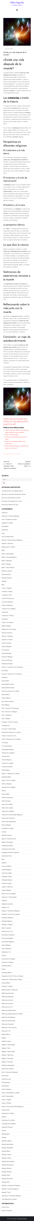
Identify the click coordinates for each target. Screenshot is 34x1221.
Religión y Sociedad (7, 1062)
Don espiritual (5, 650)
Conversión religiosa (7, 602)
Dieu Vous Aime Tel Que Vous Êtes (11, 498)
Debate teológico (6, 626)
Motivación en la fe (7, 931)
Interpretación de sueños (8, 849)
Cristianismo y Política (8, 615)
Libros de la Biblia (7, 873)
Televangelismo (6, 1134)
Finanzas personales (7, 767)
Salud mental (5, 1086)
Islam (3, 859)
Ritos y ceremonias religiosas (10, 1072)
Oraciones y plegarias (8, 962)
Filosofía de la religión (8, 753)
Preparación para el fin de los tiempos (12, 976)
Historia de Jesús (6, 801)
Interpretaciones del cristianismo (10, 852)
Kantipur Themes (22, 1219)
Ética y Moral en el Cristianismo (10, 708)
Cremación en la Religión (9, 609)
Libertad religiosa (6, 870)
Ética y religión (6, 718)
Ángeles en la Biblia (7, 523)
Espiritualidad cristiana (8, 684)
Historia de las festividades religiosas (12, 815)
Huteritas (4, 832)
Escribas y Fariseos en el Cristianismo (12, 674)
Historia (4, 791)
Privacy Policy (5, 1207)
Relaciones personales (7, 1024)
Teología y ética (6, 1192)
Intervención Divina (7, 856)
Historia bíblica (6, 794)
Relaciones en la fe (7, 1007)
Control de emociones (8, 598)
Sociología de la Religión (9, 1124)
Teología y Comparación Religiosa (11, 1185)
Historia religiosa (6, 825)
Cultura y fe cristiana (7, 622)
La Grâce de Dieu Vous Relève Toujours (12, 491)
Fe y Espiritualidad (7, 746)
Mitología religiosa (7, 921)
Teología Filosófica (7, 1172)
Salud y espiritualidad (7, 1096)
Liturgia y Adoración (7, 887)
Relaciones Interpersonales (9, 1010)
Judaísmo (4, 863)
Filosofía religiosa (6, 760)
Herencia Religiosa (7, 784)
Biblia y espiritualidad (7, 554)
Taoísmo (4, 1130)
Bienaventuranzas (6, 574)
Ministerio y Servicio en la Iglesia (11, 914)
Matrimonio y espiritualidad (9, 897)
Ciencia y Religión (7, 588)
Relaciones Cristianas (7, 1003)
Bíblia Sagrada (17, 2)
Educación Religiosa (7, 657)
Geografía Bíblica (6, 777)
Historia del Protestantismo (9, 821)
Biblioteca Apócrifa (7, 571)
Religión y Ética (6, 1048)
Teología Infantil (6, 1175)
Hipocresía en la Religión (8, 787)
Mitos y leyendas (6, 928)
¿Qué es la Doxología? (12, 435)
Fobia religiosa (6, 770)
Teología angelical (7, 1141)
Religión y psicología (7, 1058)
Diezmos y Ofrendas (7, 636)
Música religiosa (6, 945)
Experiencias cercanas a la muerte (11, 732)
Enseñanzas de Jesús (7, 664)
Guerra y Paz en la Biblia (8, 780)
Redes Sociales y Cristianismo (10, 990)
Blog (3, 585)
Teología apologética (7, 1148)
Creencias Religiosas (7, 605)
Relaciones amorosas (7, 1000)
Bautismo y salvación (7, 543)
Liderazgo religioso (7, 880)
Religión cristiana (6, 1041)
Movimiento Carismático (8, 935)
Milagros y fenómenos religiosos (11, 911)
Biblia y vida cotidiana (8, 567)
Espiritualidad (5, 681)
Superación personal (7, 1127)
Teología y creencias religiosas (10, 1189)
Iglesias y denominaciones (9, 839)
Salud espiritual (6, 1082)
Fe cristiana (5, 743)
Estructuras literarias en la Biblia (10, 691)
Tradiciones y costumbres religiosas (11, 1196)
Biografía (4, 581)
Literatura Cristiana (7, 883)
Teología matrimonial (7, 1178)
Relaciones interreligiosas (8, 1017)
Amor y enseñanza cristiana (9, 519)
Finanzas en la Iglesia (7, 763)
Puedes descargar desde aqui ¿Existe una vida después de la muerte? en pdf (15, 421)
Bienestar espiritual (7, 578)
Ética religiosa (6, 705)
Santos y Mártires (6, 1103)
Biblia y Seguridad (7, 561)
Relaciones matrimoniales (8, 1021)
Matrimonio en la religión (9, 894)
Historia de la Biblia (7, 804)
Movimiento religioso (7, 938)
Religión (4, 1038)
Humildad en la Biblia (8, 828)
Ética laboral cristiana (8, 701)
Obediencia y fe (6, 952)
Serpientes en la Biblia (8, 1113)
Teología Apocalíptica (7, 1144)
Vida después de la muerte (11, 454)
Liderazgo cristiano (7, 876)
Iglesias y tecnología (7, 842)
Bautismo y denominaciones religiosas (12, 540)
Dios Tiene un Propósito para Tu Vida (12, 501)
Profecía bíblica (6, 983)
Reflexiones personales (8, 993)
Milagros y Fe (5, 907)
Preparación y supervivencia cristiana (12, 979)
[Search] (4, 483)
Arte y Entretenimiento (8, 537)
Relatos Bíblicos (6, 1034)
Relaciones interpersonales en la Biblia (12, 1014)
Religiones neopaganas (8, 1065)
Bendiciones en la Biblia (8, 547)
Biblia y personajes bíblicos (9, 557)
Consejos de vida (6, 595)
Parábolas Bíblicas (6, 966)
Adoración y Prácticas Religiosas (10, 516)
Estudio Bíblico (6, 694)
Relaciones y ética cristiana (9, 1027)
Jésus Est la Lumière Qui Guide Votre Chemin (14, 494)
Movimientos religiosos (8, 942)
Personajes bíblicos (7, 973)
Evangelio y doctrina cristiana (10, 722)
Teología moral (6, 1182)
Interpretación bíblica (7, 845)
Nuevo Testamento (6, 948)
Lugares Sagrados (6, 890)
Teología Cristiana (6, 1154)
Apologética (5, 526)
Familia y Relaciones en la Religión (11, 739)
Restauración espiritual (8, 1069)
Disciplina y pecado (7, 640)
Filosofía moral (6, 756)
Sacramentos (5, 1075)
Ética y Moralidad (6, 715)
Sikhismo (4, 1117)
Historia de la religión (8, 811)
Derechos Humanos (7, 633)
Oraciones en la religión (8, 959)
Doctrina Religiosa (6, 646)
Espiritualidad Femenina (8, 688)
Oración (4, 955)
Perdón (4, 969)
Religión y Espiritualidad (8, 1045)
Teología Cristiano (6, 1158)
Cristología (5, 619)
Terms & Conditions (7, 1210)
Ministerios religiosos (7, 918)
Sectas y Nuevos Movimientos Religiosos (12, 1106)
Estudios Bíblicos (6, 698)
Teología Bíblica (6, 1151)
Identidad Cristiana (7, 835)
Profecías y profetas (7, 986)
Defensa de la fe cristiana (9, 629)
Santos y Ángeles (6, 1100)
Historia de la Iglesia (7, 808)
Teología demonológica (8, 1161)
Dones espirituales (6, 653)
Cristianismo (5, 612)
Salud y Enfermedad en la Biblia (10, 1093)
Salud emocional (6, 1079)
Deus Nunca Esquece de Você (10, 505)
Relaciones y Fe (6, 1031)
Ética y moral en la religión (9, 712)
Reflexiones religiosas (7, 997)
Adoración (4, 513)
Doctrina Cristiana (6, 643)
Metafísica (4, 900)
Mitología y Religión (7, 924)
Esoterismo (4, 677)
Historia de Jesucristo (7, 797)
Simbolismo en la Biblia (8, 1120)
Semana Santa (5, 1110)
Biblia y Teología (6, 564)
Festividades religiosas (8, 749)
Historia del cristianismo (8, 818)
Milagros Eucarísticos (7, 904)
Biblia (3, 550)
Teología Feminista (6, 1168)
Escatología (5, 670)
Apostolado (5, 530)
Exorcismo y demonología (9, 729)
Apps (3, 533)
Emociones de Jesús (7, 660)
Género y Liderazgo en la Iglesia (11, 773)
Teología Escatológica (7, 1165)
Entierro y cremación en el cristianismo (12, 667)
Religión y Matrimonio (8, 1055)
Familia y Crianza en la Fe (9, 736)
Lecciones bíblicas (6, 866)
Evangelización (6, 725)
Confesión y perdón (7, 591)
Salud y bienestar (6, 1089)
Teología (4, 1137)
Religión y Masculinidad (8, 1051)
